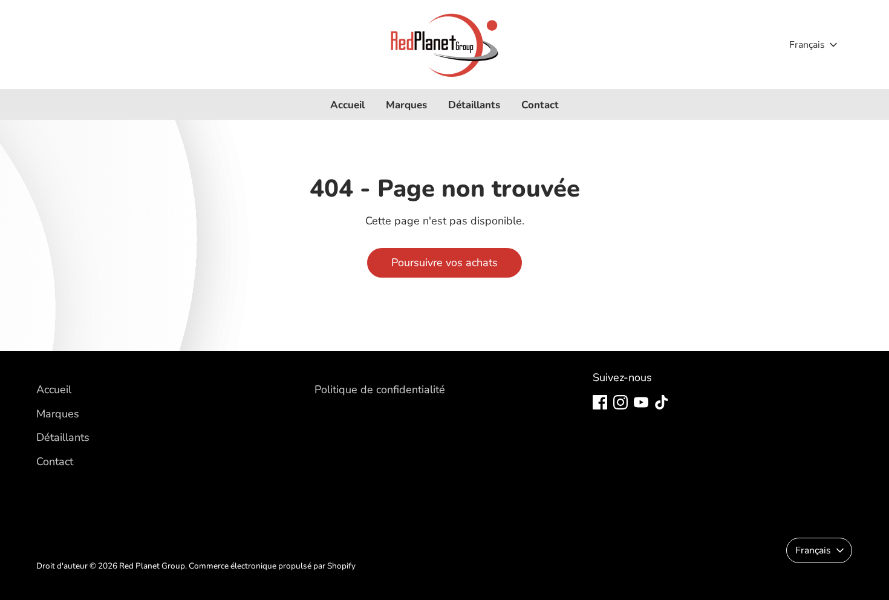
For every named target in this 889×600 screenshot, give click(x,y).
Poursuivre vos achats (444, 262)
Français (807, 44)
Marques (406, 105)
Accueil (347, 105)
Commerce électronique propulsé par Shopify (272, 566)
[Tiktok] (661, 402)
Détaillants (474, 105)
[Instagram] (620, 402)
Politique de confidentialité (379, 389)
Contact (540, 105)
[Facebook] (600, 402)
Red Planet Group (152, 566)
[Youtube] (641, 402)
